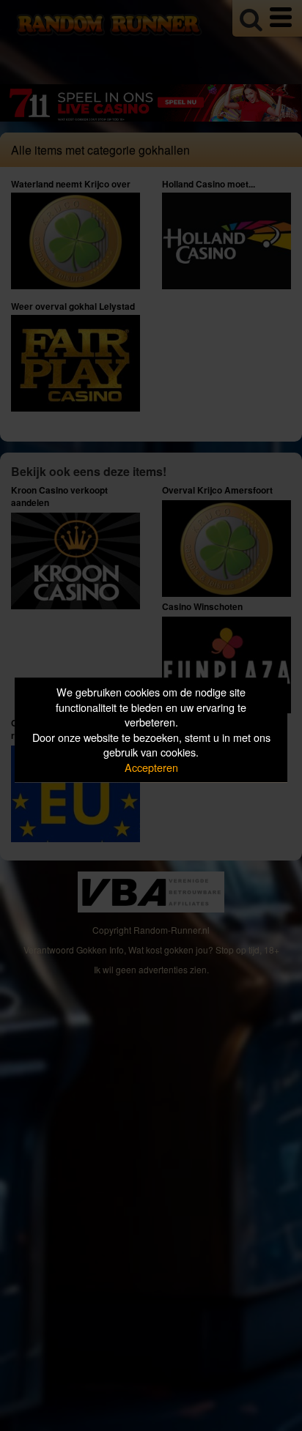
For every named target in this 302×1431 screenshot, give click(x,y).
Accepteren (151, 767)
